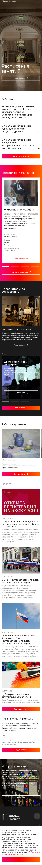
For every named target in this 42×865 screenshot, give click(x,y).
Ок (21, 860)
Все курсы (19, 408)
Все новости (19, 709)
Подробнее (19, 78)
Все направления (19, 272)
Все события (19, 156)
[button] (5, 266)
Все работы (19, 474)
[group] (21, 220)
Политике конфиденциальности (21, 853)
